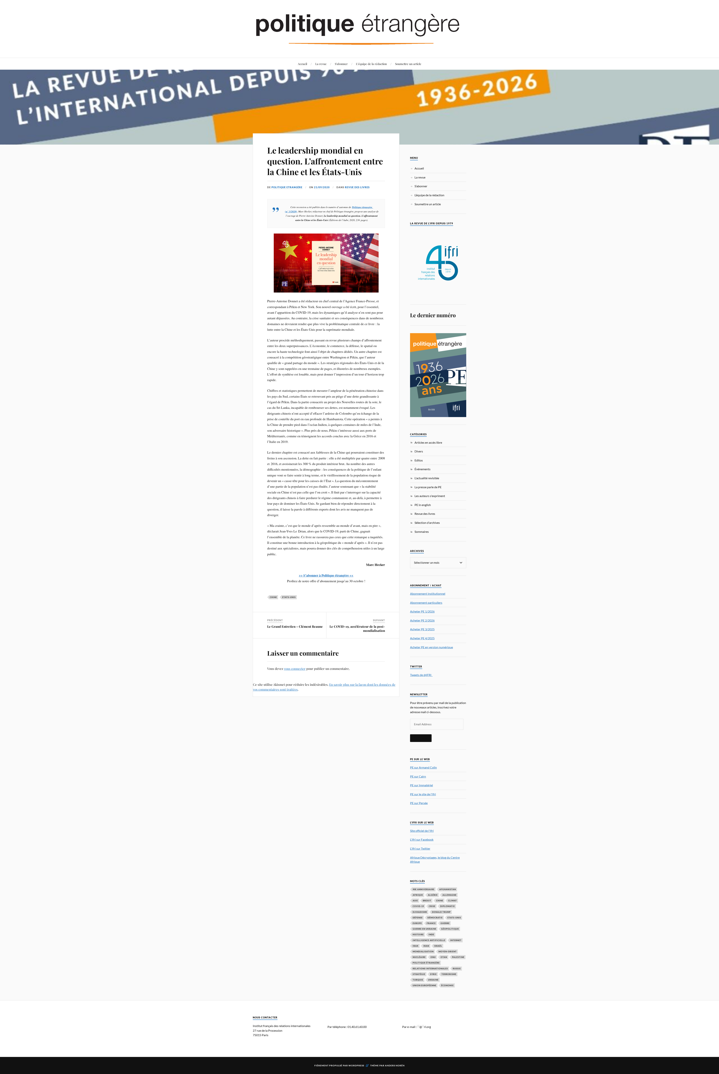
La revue (321, 64)
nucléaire (419, 957)
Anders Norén (395, 1065)
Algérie (433, 895)
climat (452, 900)
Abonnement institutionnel (427, 593)
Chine (273, 597)
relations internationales (430, 968)
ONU (433, 957)
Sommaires (422, 531)
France (431, 923)
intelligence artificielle (429, 940)
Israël (438, 946)
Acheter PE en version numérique (431, 647)
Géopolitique (450, 929)
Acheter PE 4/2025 (422, 638)
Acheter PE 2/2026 (422, 620)
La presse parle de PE (428, 487)
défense (418, 917)
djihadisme (420, 912)
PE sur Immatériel (421, 785)
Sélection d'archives (427, 522)
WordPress (356, 1065)
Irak (415, 946)
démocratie (435, 917)
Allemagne (449, 895)
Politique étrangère (362, 207)
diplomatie (447, 906)
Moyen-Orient (448, 951)
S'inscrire (420, 738)
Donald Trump (441, 912)
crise (432, 906)
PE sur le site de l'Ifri (423, 794)
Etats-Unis (289, 597)
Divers (419, 451)
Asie (415, 900)
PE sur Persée (419, 803)
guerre (445, 923)
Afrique (418, 895)
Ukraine (433, 979)
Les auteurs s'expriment (430, 496)
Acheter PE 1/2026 (422, 611)
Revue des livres (357, 187)
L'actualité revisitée (427, 478)
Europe (417, 923)
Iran (426, 946)
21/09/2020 (322, 187)
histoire (418, 934)
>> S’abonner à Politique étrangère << (326, 575)
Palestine (458, 957)
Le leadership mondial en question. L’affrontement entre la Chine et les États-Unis (325, 161)
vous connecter (295, 668)
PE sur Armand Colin (423, 767)
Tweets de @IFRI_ (421, 675)
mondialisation (423, 951)
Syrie (433, 974)
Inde (431, 934)
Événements (422, 469)
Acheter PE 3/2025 (422, 629)
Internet (456, 940)
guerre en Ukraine (424, 929)
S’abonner (341, 64)
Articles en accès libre (428, 442)
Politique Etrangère (286, 187)
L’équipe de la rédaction (371, 64)
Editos (419, 460)
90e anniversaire (423, 889)
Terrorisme (449, 974)
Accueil (302, 64)
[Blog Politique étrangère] (359, 28)
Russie (457, 968)
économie (447, 985)
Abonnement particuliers (426, 602)
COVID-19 (418, 906)
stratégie (419, 974)
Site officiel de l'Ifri (422, 830)
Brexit (427, 900)
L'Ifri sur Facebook (421, 839)
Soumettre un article (408, 64)
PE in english (423, 505)
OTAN (444, 957)
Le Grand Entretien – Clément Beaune (295, 626)
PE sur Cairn (418, 776)
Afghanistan (447, 889)
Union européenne (424, 985)
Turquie (418, 979)
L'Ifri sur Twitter (420, 848)
